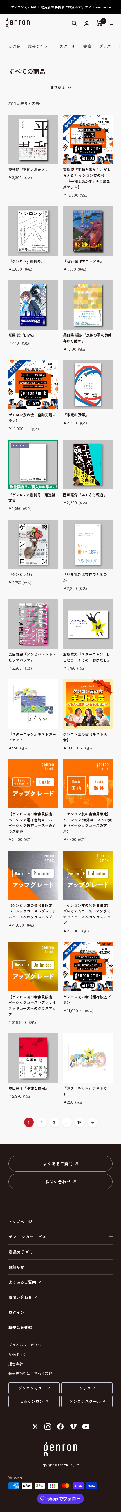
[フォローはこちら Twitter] (35, 1427)
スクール (67, 46)
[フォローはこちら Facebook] (60, 1427)
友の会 (14, 46)
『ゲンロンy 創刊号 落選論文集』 (31, 497)
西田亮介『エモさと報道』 (85, 494)
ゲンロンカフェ (32, 1388)
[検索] (74, 23)
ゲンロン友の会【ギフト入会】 (85, 737)
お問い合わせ (58, 1181)
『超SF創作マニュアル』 (83, 261)
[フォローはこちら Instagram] (48, 1427)
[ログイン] (86, 23)
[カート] (99, 23)
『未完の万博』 (76, 414)
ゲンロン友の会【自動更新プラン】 (32, 417)
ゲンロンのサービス (27, 1237)
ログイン (16, 1312)
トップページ (20, 1221)
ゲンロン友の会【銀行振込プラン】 (87, 999)
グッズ (105, 46)
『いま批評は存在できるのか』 (85, 577)
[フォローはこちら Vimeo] (73, 1427)
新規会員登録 (20, 1327)
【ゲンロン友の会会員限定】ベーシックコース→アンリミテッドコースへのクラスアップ (32, 1005)
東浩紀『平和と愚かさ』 (28, 169)
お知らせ (16, 1267)
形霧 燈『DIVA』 (22, 335)
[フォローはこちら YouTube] (86, 1427)
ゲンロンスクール (85, 1401)
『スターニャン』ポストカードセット (32, 737)
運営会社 (15, 1364)
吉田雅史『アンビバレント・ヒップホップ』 (32, 657)
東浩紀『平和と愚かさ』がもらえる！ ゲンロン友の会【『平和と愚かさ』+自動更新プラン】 (87, 178)
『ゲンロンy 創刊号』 (26, 261)
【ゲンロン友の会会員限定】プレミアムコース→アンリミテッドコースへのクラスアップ (87, 914)
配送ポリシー (19, 1354)
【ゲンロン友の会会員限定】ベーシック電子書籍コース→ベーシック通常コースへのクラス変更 (32, 822)
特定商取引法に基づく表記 (30, 1373)
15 (79, 1122)
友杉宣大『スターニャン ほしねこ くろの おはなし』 (87, 657)
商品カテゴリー (23, 1252)
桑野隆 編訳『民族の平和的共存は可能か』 (87, 338)
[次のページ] (92, 1122)
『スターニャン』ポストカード (87, 1091)
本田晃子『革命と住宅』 (28, 1088)
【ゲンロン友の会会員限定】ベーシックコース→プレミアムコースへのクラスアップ (32, 911)
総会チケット (40, 46)
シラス (85, 1388)
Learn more (102, 6)
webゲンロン (32, 1401)
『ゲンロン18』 (21, 574)
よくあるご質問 (58, 1164)
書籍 (87, 46)
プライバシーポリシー (26, 1345)
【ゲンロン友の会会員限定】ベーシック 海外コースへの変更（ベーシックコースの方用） (87, 822)
